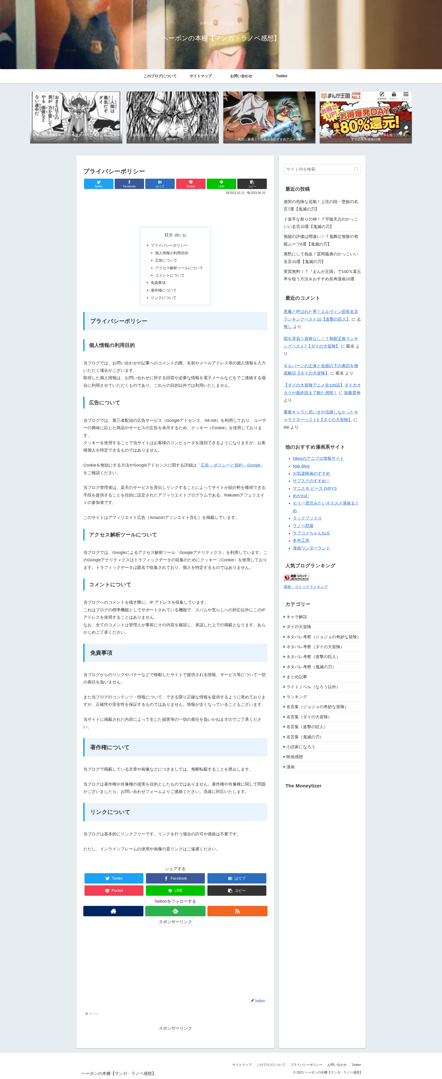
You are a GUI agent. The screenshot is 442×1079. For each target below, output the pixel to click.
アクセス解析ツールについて (179, 268)
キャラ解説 (296, 617)
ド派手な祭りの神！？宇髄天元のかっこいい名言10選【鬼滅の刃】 (321, 223)
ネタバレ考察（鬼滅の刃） (311, 667)
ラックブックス (307, 518)
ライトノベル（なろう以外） (313, 687)
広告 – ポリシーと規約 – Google (231, 465)
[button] (252, 184)
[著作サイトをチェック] (113, 911)
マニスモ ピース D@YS (315, 488)
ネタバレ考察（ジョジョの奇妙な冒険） (323, 637)
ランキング (296, 697)
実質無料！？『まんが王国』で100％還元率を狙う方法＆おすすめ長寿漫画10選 (322, 275)
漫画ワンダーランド (311, 548)
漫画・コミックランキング (306, 587)
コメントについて (170, 275)
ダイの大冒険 (298, 626)
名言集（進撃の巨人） (307, 726)
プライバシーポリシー (169, 245)
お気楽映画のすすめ (311, 473)
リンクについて (164, 298)
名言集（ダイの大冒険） (309, 717)
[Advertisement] (175, 209)
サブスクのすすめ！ (311, 481)
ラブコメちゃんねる (311, 533)
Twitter (356, 1065)
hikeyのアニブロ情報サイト (318, 458)
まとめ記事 (296, 676)
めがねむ (301, 496)
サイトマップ (242, 1065)
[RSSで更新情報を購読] (237, 911)
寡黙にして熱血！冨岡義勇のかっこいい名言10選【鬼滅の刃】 (321, 258)
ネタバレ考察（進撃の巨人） (313, 656)
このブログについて (270, 1065)
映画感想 (294, 756)
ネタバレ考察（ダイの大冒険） (315, 646)
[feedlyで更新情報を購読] (175, 911)
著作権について (164, 290)
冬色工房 (301, 540)
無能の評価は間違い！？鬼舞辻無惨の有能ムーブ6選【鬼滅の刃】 (321, 240)
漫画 (290, 767)
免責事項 (158, 283)
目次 (169, 235)
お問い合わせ (337, 1065)
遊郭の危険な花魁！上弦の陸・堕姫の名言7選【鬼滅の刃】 (321, 205)
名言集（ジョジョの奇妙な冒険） (317, 706)
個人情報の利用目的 (171, 253)
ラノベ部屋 (303, 525)
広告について (166, 260)
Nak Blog (301, 466)
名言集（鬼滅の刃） (305, 737)
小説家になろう (300, 747)
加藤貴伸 (352, 392)
